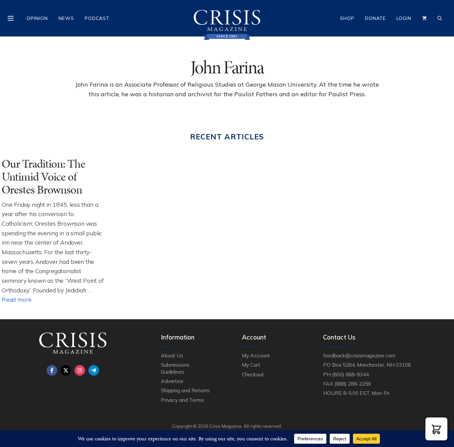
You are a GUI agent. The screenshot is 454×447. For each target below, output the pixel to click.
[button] (436, 428)
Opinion (37, 18)
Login (404, 18)
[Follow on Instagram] (79, 370)
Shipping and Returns (185, 390)
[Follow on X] (65, 370)
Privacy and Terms (182, 400)
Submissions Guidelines (175, 368)
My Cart (251, 364)
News (66, 18)
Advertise (172, 381)
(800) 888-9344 (350, 374)
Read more (16, 299)
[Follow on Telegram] (93, 370)
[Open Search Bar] (439, 18)
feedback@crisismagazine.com (359, 355)
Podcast (97, 18)
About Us (172, 355)
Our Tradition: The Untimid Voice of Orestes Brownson (43, 176)
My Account (256, 355)
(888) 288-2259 (352, 383)
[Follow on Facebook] (52, 370)
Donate (375, 18)
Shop (347, 18)
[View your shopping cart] (424, 18)
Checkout (253, 374)
